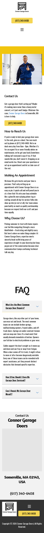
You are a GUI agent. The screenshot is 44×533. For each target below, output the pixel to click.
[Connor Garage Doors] (22, 8)
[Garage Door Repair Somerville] (9, 509)
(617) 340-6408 (22, 20)
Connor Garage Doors (17, 113)
